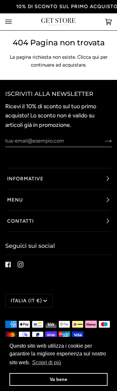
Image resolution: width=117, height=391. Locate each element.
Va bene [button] (58, 379)
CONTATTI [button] (20, 221)
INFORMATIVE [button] (25, 179)
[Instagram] (20, 264)
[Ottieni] (103, 141)
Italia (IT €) (26, 301)
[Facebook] (8, 264)
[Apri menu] (15, 21)
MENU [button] (15, 200)
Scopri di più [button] (46, 362)
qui (95, 57)
